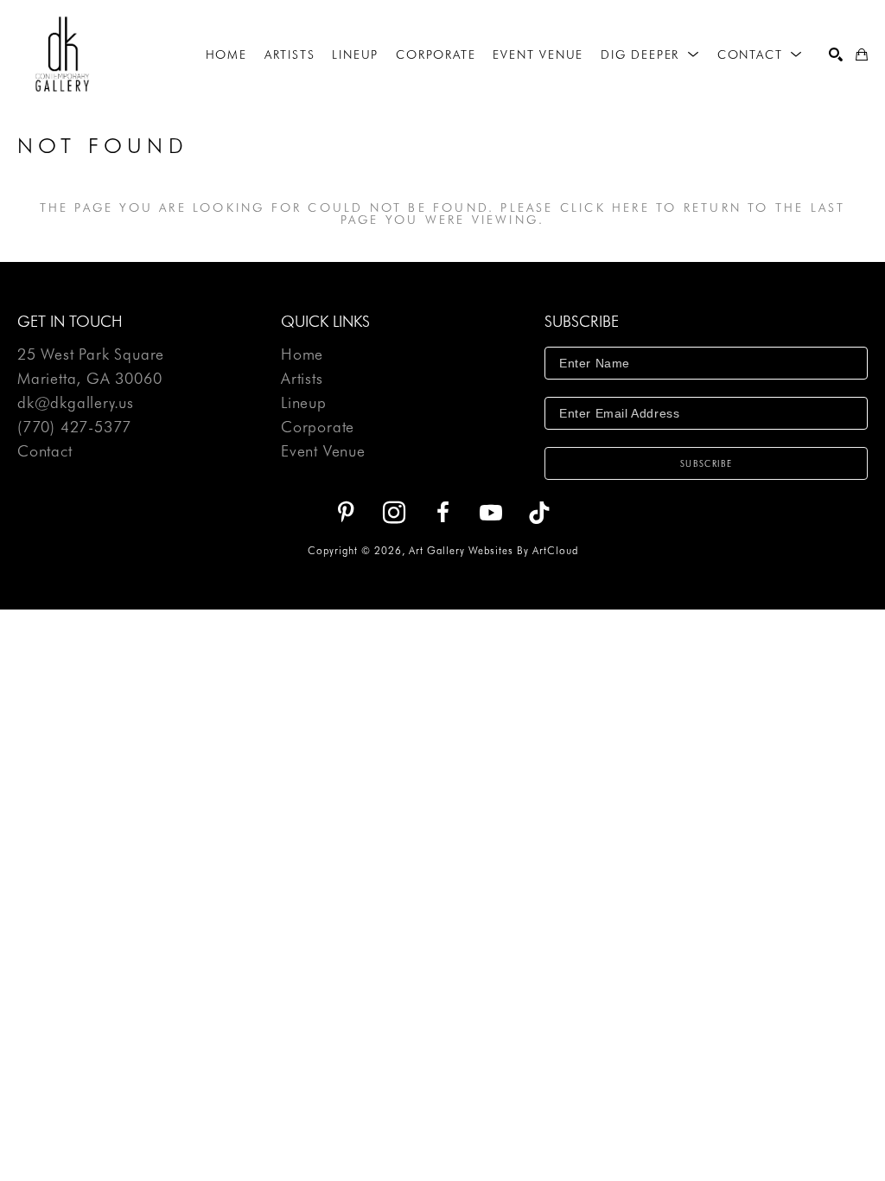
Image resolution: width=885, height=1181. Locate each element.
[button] (650, 54)
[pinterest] (345, 512)
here (631, 207)
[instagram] (394, 512)
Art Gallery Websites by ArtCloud (493, 550)
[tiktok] (539, 512)
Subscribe (706, 463)
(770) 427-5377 (74, 427)
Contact (45, 451)
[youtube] (491, 512)
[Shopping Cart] (862, 54)
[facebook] (442, 512)
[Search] (836, 54)
